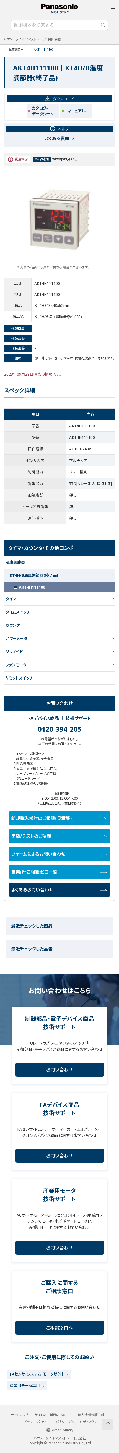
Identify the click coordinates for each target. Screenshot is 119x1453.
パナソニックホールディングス (76, 1422)
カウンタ (13, 625)
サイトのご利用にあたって (53, 1415)
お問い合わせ (59, 1070)
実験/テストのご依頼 (31, 836)
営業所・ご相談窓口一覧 (34, 872)
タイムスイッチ (18, 612)
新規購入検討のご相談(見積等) (41, 818)
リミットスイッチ (19, 678)
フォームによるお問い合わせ (38, 854)
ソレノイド (14, 651)
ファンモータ (16, 664)
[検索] (103, 25)
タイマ (11, 598)
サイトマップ (19, 1415)
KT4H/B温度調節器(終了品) (34, 575)
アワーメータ (16, 638)
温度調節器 (16, 49)
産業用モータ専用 (25, 1385)
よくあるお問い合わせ (32, 890)
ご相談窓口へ (59, 1328)
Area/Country (62, 1430)
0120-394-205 (59, 729)
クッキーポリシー (37, 1422)
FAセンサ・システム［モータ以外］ (36, 1374)
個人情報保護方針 (91, 1415)
